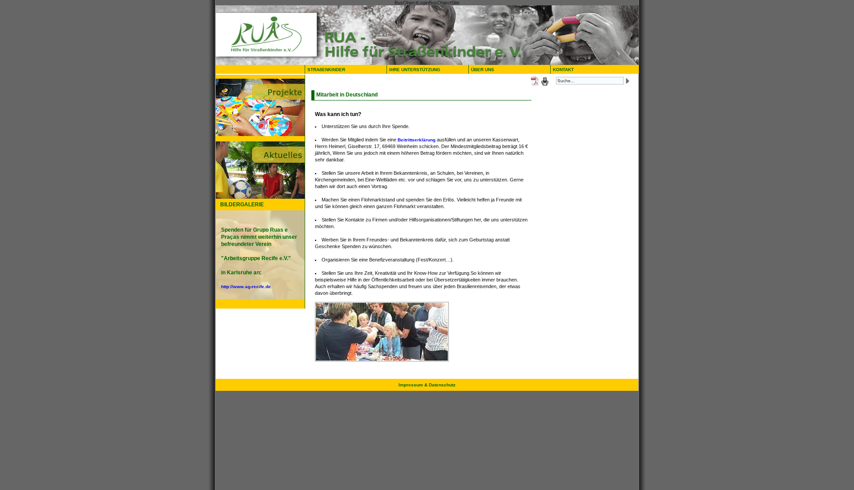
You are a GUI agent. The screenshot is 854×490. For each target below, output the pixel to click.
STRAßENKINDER (326, 69)
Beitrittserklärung (416, 139)
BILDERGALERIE (242, 204)
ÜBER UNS (484, 69)
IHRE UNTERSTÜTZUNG (414, 69)
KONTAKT (563, 69)
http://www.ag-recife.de (246, 286)
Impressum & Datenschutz (427, 384)
